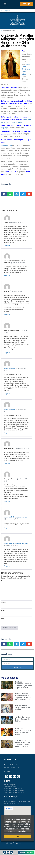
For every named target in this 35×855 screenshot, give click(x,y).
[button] (5, 4)
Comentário (5, 581)
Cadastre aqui (6, 146)
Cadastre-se (17, 667)
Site (2, 619)
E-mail (3, 610)
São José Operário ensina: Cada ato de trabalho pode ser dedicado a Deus (22, 743)
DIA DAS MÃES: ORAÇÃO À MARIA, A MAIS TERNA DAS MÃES (23, 731)
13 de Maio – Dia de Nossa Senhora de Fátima (22, 719)
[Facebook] (4, 852)
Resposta (7, 245)
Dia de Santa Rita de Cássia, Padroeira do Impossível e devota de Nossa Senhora (23, 696)
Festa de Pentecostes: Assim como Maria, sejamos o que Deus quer (23, 685)
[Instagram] (8, 852)
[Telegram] (18, 776)
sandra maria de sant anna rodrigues (16, 517)
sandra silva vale (9, 368)
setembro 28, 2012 (17, 223)
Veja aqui (4, 128)
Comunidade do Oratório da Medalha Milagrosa (27, 69)
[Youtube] (11, 852)
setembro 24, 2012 (23, 448)
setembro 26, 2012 (17, 291)
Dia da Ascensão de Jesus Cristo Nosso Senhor (23, 707)
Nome (3, 602)
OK (17, 836)
